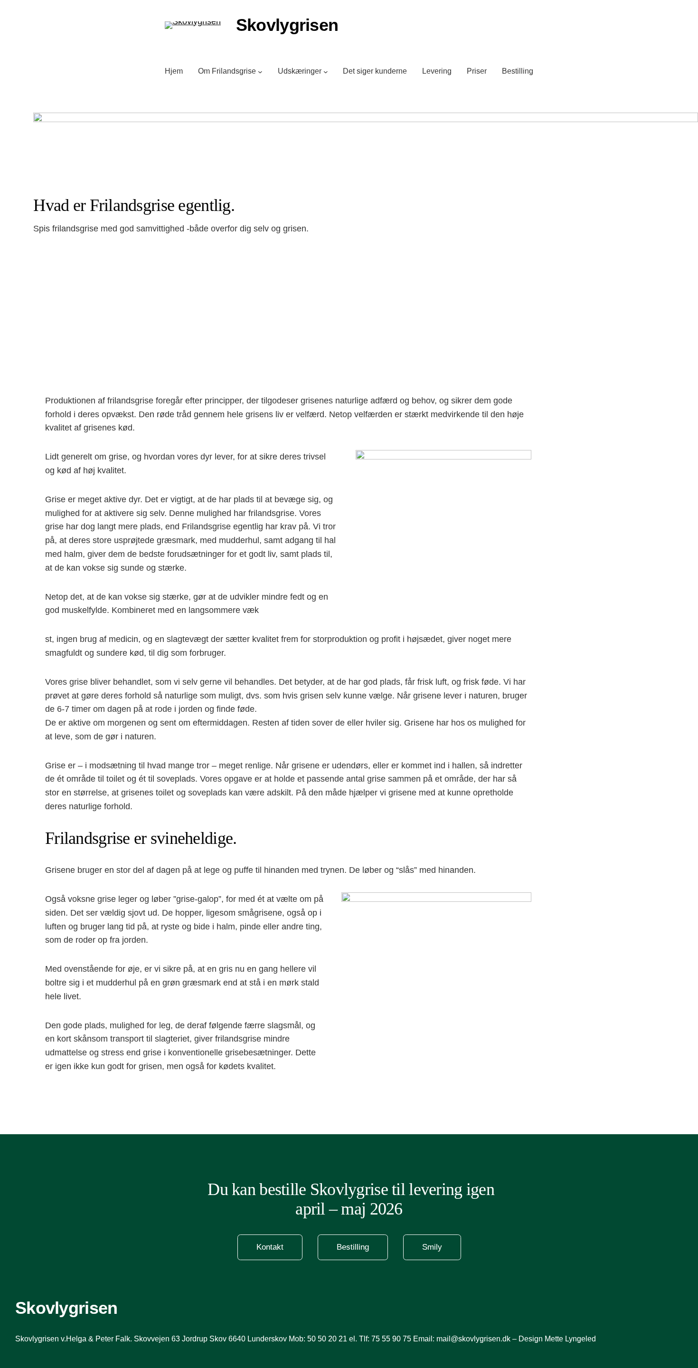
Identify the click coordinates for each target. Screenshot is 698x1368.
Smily (432, 1247)
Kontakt (269, 1247)
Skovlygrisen (66, 1308)
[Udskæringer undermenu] (325, 71)
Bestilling (353, 1247)
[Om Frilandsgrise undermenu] (260, 71)
